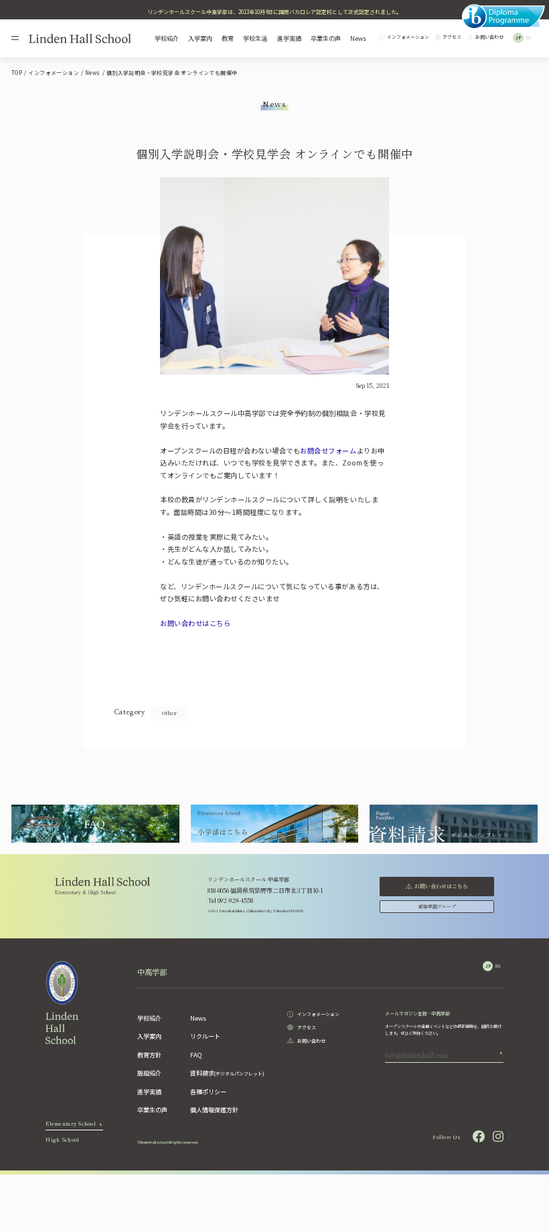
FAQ (196, 1054)
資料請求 (227, 1072)
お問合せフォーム (328, 450)
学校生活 (255, 38)
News (358, 38)
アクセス (452, 37)
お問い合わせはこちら (195, 623)
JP (518, 38)
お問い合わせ (489, 37)
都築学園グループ (437, 906)
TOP (16, 72)
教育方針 (149, 1054)
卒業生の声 (326, 38)
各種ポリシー (208, 1091)
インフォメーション (408, 37)
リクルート (205, 1036)
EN (528, 38)
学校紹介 (167, 38)
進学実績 (289, 38)
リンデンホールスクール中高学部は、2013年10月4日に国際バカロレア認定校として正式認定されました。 (274, 11)
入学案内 (200, 38)
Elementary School (71, 1126)
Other (169, 712)
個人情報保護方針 (214, 1109)
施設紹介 (149, 1072)
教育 (228, 38)
